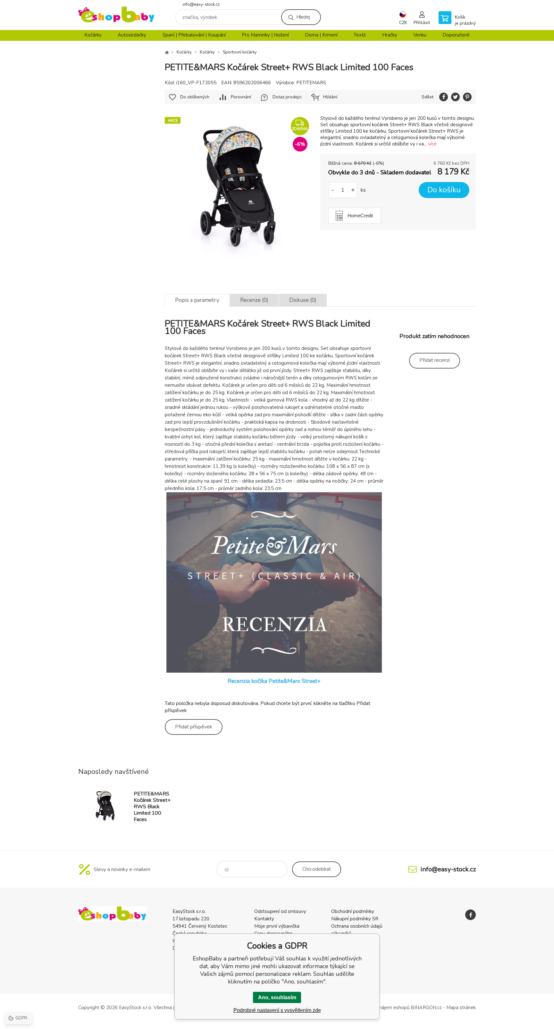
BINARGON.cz (426, 1007)
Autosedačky (132, 35)
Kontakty (264, 919)
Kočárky (93, 35)
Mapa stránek (461, 1007)
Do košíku (444, 190)
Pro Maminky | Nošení (265, 35)
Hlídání (330, 97)
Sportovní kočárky (240, 52)
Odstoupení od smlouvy (280, 911)
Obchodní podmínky (352, 911)
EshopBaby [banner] (116, 15)
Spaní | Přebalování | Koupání (194, 35)
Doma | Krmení (321, 35)
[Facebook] (470, 914)
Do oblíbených (194, 97)
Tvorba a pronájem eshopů (380, 1007)
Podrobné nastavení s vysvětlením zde (277, 1010)
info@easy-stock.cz (201, 4)
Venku (419, 35)
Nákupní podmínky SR (354, 919)
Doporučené (456, 35)
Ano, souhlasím (277, 997)
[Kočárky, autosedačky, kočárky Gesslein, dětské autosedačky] (167, 52)
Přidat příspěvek (193, 726)
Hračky (389, 35)
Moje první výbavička (276, 926)
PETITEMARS (311, 82)
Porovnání (241, 97)
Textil (360, 35)
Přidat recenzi (434, 360)
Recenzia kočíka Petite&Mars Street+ (274, 681)
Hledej (303, 17)
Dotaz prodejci (287, 97)
